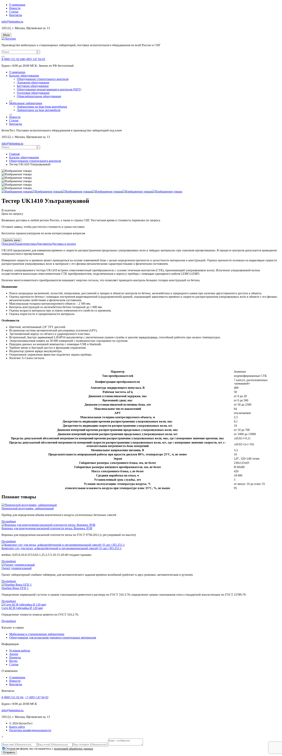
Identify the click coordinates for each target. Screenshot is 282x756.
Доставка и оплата (64, 243)
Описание (8, 243)
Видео (13, 661)
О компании (17, 4)
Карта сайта (17, 726)
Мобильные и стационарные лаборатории (36, 634)
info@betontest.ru (12, 21)
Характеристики (25, 243)
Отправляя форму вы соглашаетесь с (49, 748)
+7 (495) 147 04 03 (36, 697)
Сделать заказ (11, 240)
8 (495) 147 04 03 (34, 59)
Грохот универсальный (17, 568)
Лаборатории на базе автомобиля (38, 110)
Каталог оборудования (24, 75)
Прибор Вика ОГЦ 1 (15, 588)
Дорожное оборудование (33, 82)
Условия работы (19, 650)
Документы (44, 243)
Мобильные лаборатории (25, 103)
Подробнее (9, 521)
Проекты (15, 657)
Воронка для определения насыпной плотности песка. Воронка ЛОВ (47, 528)
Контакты (15, 15)
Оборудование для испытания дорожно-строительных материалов (52, 637)
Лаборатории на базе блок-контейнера (42, 106)
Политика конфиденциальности (30, 730)
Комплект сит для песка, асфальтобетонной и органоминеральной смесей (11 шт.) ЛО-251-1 (62, 548)
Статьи (13, 11)
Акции (13, 654)
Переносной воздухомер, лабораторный (28, 508)
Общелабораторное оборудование (39, 96)
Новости (15, 8)
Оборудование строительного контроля (42, 79)
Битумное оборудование (33, 86)
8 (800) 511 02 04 (12, 59)
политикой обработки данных (73, 748)
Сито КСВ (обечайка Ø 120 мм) (22, 608)
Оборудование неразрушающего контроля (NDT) (49, 89)
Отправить (9, 752)
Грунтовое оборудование (33, 92)
